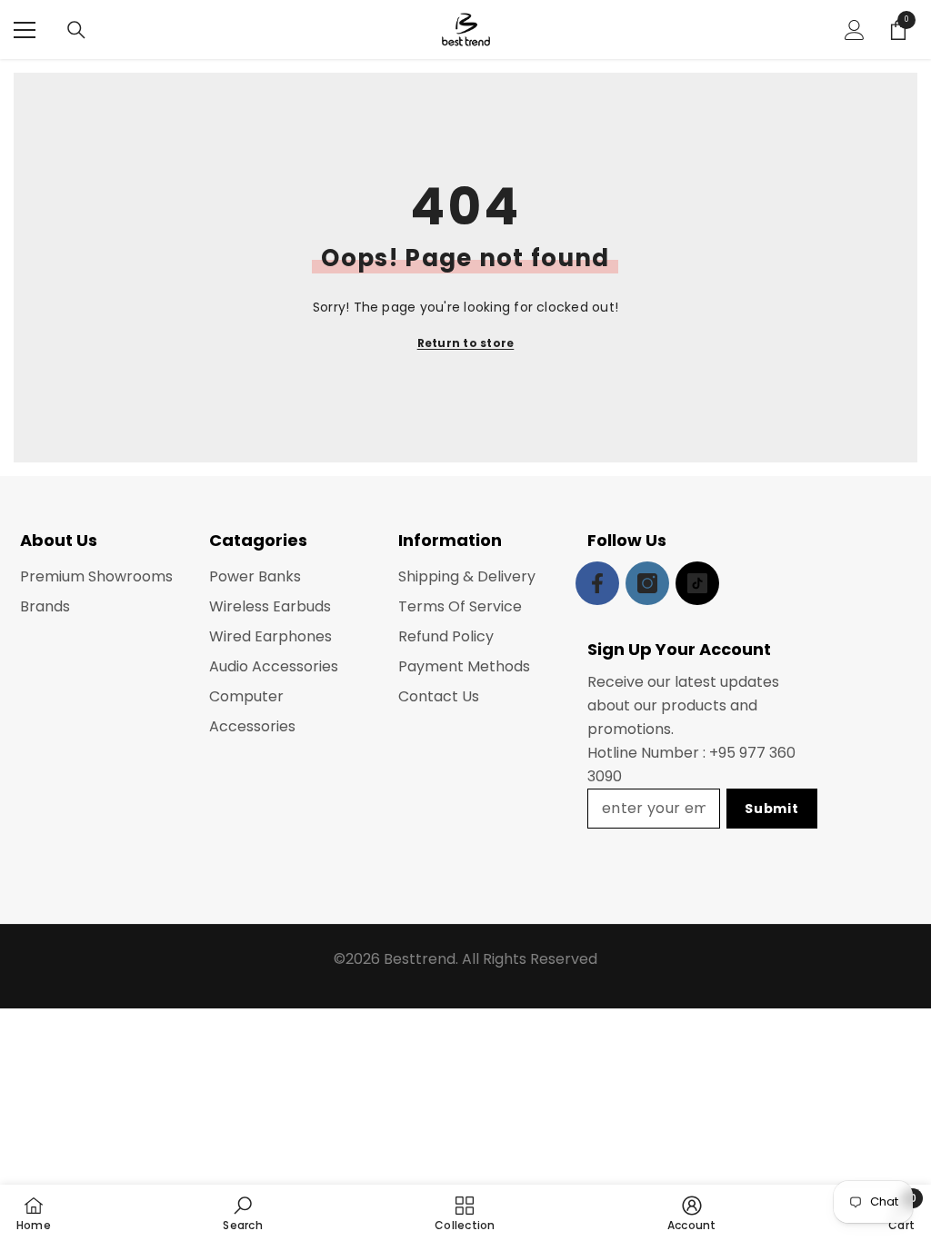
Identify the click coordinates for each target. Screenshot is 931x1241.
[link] (242, 1212)
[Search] (76, 30)
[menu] (24, 30)
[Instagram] (647, 583)
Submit (771, 808)
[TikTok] (697, 583)
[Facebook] (597, 583)
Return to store (466, 343)
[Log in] (855, 30)
